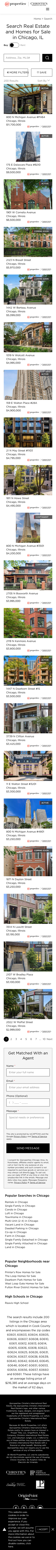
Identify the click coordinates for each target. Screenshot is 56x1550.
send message (28, 1148)
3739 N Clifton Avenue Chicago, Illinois (27, 705)
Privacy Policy (20, 1136)
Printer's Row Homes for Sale (22, 1272)
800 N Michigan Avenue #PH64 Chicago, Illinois (23, 87)
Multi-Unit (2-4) (21, 1220)
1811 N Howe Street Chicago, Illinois (25, 466)
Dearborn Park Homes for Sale (23, 1279)
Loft (14, 1213)
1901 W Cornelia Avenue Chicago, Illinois (24, 183)
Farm (15, 1235)
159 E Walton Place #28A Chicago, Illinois (25, 373)
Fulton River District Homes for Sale (27, 1287)
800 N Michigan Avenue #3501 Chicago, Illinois (23, 516)
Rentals (16, 1202)
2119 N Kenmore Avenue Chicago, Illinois (24, 611)
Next (49, 1039)
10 (44, 1039)
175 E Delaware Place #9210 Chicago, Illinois (26, 135)
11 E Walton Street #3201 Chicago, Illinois (24, 754)
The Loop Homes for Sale (20, 1276)
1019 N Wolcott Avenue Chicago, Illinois (28, 323)
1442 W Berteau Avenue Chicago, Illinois (24, 278)
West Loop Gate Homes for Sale (24, 1283)
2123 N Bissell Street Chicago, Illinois (26, 228)
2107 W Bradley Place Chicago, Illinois (27, 943)
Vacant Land (19, 1224)
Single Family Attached (26, 1243)
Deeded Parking (22, 1228)
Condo (16, 1209)
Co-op (16, 1232)
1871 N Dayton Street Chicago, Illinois (26, 847)
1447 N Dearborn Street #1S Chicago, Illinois (26, 659)
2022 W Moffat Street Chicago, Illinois (27, 990)
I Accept (43, 1529)
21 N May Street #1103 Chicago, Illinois (27, 419)
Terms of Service (39, 1136)
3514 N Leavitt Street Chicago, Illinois (26, 895)
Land (15, 1247)
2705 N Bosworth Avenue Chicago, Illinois (25, 564)
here (32, 1172)
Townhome (18, 1217)
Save (43, 72)
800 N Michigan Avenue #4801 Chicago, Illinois (23, 802)
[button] (53, 1529)
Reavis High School (16, 1302)
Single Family (20, 1205)
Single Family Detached (26, 1239)
